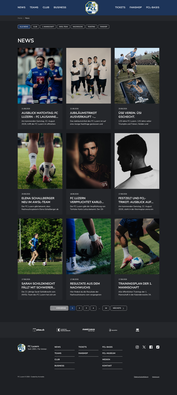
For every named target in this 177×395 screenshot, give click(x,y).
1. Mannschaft (48, 27)
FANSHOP (83, 353)
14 (106, 308)
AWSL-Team (63, 27)
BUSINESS (60, 7)
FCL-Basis (152, 7)
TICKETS (120, 7)
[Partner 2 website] (63, 329)
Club (35, 27)
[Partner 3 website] (89, 329)
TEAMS (34, 7)
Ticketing (91, 27)
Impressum (155, 377)
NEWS (21, 7)
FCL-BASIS (107, 347)
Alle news (24, 27)
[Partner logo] (137, 347)
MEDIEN (106, 359)
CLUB (46, 7)
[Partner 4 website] (113, 329)
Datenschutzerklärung (141, 377)
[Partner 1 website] (38, 329)
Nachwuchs (78, 27)
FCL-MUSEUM (108, 353)
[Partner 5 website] (137, 329)
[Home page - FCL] (91, 7)
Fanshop (136, 7)
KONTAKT (107, 365)
